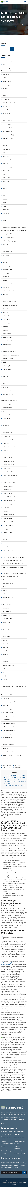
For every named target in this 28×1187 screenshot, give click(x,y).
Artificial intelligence (7, 237)
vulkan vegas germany (8, 737)
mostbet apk (6, 450)
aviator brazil (6, 248)
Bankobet (5, 276)
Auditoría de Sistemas (6, 1131)
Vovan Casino (6, 734)
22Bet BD (5, 192)
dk (3, 383)
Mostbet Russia (6, 504)
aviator (4, 244)
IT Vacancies (6, 414)
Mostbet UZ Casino (7, 514)
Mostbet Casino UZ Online (9, 482)
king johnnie (5, 436)
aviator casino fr (6, 255)
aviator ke (5, 262)
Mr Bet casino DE (7, 521)
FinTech (4, 387)
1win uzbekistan (6, 110)
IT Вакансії (5, 418)
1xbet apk (5, 117)
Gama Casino (6, 404)
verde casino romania (8, 730)
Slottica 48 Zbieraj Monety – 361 (10, 683)
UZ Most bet (6, 719)
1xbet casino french (7, 135)
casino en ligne (6, 333)
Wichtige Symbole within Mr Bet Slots (14, 785)
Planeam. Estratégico (6, 1151)
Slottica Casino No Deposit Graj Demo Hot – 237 (14, 686)
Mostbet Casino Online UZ (9, 479)
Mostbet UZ (5, 511)
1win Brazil (5, 88)
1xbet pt (4, 163)
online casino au (6, 546)
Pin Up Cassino (6, 615)
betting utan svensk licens (9, 305)
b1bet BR (5, 273)
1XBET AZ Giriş (6, 124)
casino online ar (6, 344)
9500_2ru (5, 209)
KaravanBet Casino (7, 429)
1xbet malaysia (6, 156)
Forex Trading (6, 390)
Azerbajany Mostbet (7, 269)
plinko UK (5, 647)
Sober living (5, 698)
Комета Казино (6, 741)
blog (4, 312)
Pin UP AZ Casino (7, 597)
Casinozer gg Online (7, 365)
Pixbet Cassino (6, 636)
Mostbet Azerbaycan (8, 464)
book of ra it (6, 319)
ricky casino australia (8, 665)
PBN (4, 579)
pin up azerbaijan (7, 604)
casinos (4, 362)
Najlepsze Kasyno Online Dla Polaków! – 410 (13, 536)
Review (4, 661)
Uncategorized (6, 716)
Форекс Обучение (7, 751)
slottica (4, 679)
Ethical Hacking (18, 1134)
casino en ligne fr (7, 337)
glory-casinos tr (6, 407)
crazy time (5, 373)
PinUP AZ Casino (7, 633)
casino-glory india (7, 358)
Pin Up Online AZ (7, 618)
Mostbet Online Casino (8, 497)
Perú (4, 586)
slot (3, 672)
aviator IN (5, 258)
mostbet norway (7, 493)
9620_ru (4, 220)
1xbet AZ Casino (6, 120)
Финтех (4, 748)
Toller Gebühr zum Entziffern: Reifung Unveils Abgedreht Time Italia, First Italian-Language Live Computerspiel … (15, 777)
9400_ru (4, 202)
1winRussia (5, 113)
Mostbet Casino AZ (7, 472)
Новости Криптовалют (8, 744)
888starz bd (5, 199)
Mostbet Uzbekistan (7, 518)
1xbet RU (5, 170)
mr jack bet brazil (7, 525)
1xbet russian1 (6, 181)
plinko (4, 640)
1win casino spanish (7, 92)
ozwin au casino (6, 554)
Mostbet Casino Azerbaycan (9, 475)
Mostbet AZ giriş (7, 457)
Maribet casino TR (7, 439)
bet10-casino (6, 298)
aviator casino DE (7, 251)
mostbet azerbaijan (7, 461)
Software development (8, 701)
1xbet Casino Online (7, 138)
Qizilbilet (5, 654)
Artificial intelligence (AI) (8, 241)
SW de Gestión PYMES (19, 1153)
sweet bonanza (6, 709)
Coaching (3, 1153)
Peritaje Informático (19, 1131)
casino (4, 330)
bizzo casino (6, 308)
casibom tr (5, 326)
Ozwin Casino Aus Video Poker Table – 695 (13, 563)
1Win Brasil (5, 85)
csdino (4, 380)
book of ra (5, 316)
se (3, 668)
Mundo (4, 529)
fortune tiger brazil (7, 394)
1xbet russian (6, 177)
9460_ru (4, 206)
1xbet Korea (5, 149)
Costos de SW (4, 1146)
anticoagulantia (6, 233)
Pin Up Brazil (6, 608)
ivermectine (5, 425)
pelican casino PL (7, 583)
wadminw (19, 765)
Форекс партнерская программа (11, 755)
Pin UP (4, 590)
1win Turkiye (6, 106)
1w (3, 77)
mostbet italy (6, 489)
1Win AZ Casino (6, 81)
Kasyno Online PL (7, 432)
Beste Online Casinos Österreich (10, 291)
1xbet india (5, 145)
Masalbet (5, 443)
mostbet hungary (7, 486)
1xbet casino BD (7, 131)
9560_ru (4, 217)
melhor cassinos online (8, 447)
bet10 (4, 294)
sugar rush (5, 705)
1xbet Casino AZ (6, 127)
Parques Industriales (19, 1151)
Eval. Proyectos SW (6, 1134)
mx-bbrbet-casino (7, 532)
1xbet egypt (5, 142)
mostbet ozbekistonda (8, 500)
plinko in (4, 643)
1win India (5, 99)
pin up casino (6, 611)
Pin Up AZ (5, 594)
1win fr (4, 95)
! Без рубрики (6, 61)
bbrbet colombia (6, 283)
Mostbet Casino (6, 468)
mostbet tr (5, 507)
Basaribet (5, 280)
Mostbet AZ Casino (7, 454)
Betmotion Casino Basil (8, 301)
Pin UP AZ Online (7, 601)
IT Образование (7, 422)
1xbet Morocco (6, 160)
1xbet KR (5, 152)
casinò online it (6, 348)
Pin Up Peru (5, 622)
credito (4, 376)
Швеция (5, 759)
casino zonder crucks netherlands (11, 355)
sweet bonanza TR (7, 712)
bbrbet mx (5, 287)
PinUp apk (5, 629)
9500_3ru (5, 213)
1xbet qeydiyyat (6, 167)
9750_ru (4, 224)
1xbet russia (5, 174)
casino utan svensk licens (9, 351)
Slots (4, 676)
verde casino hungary (8, 723)
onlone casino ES (7, 550)
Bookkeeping (6, 323)
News (4, 539)
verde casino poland (7, 726)
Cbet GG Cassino (7, 369)
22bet (4, 188)
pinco (4, 626)
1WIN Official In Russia (8, 102)
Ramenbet (5, 658)
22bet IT (5, 195)
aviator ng (5, 266)
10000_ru (5, 74)
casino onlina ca (6, 341)
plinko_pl (5, 651)
